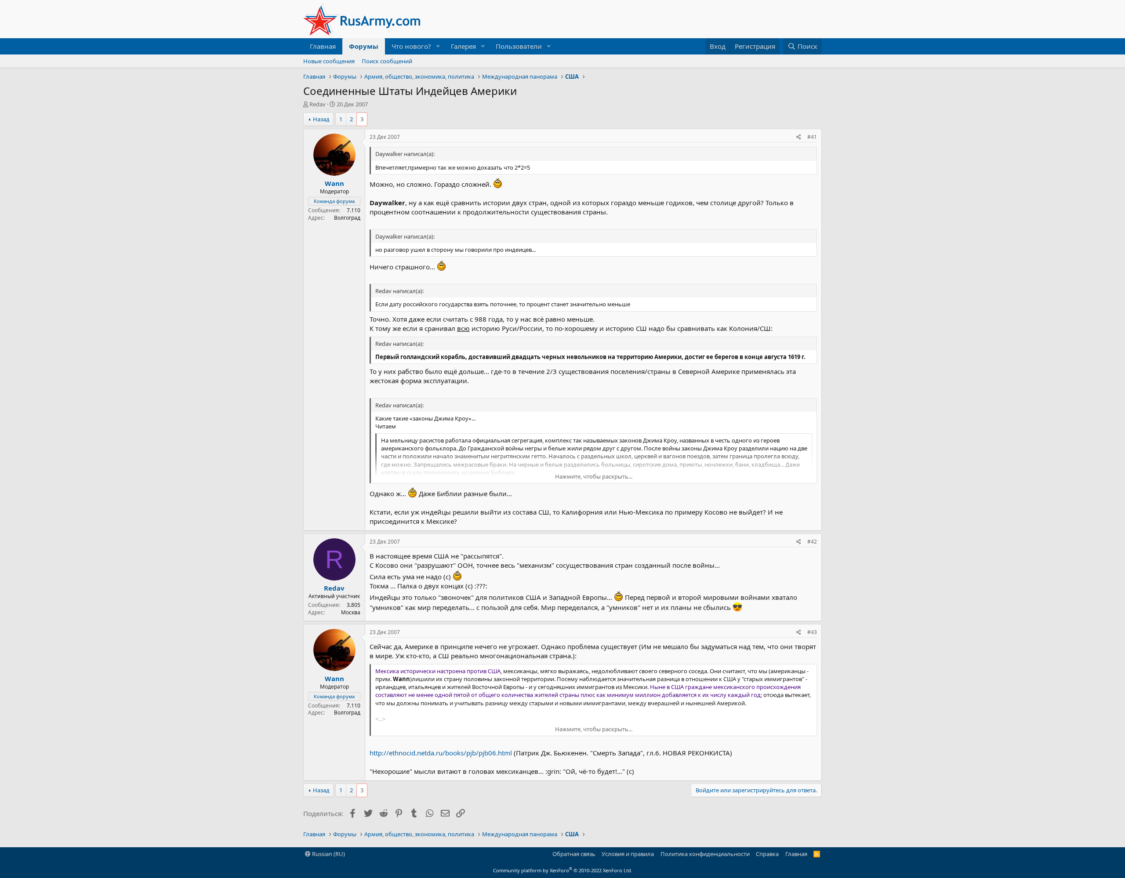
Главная (323, 46)
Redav (317, 104)
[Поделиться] (798, 137)
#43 (812, 632)
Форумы (363, 46)
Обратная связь (573, 854)
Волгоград (347, 217)
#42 (812, 541)
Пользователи (519, 46)
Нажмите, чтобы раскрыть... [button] (593, 476)
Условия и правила (628, 854)
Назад (321, 119)
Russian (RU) (328, 854)
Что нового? (411, 46)
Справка (767, 854)
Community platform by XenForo (562, 870)
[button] (438, 46)
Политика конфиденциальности (705, 854)
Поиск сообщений (387, 61)
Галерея (463, 46)
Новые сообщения (329, 61)
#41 (812, 137)
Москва (350, 612)
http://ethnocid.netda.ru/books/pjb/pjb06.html (441, 752)
